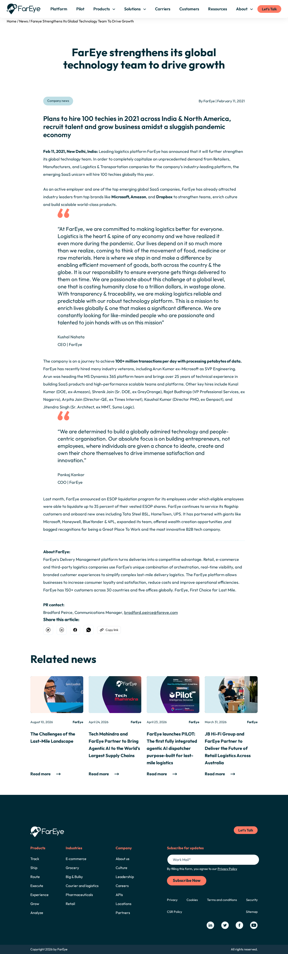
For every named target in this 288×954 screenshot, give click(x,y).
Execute (36, 885)
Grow (34, 903)
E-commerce (76, 858)
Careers (122, 885)
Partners (123, 912)
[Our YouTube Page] (254, 925)
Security (252, 900)
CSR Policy (174, 912)
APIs (119, 894)
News (23, 21)
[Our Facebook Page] (239, 925)
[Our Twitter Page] (225, 925)
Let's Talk (269, 9)
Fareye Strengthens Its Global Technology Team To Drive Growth (82, 21)
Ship (33, 867)
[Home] (23, 9)
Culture (121, 867)
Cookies (192, 900)
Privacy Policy (227, 869)
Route (35, 876)
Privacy (172, 900)
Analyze (36, 912)
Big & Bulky (74, 876)
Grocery (72, 867)
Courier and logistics (82, 885)
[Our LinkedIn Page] (210, 925)
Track (34, 858)
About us (122, 858)
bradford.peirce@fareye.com (151, 612)
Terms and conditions (222, 900)
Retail (70, 903)
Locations (123, 903)
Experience (39, 894)
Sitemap (252, 912)
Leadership (125, 876)
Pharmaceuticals (79, 894)
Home (11, 21)
